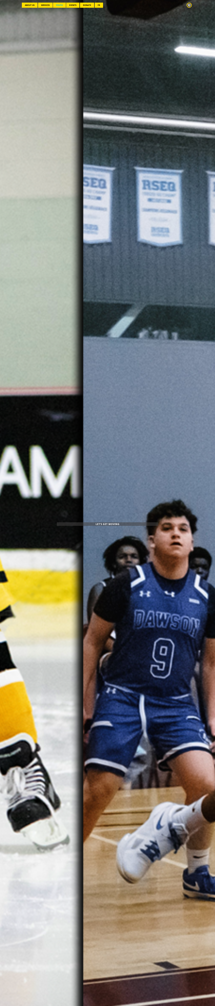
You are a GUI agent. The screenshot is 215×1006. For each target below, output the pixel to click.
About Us (30, 5)
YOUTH (59, 5)
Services (45, 5)
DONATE (87, 5)
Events (72, 5)
